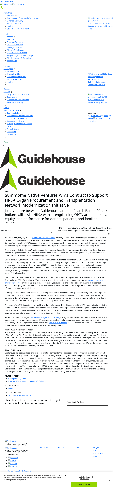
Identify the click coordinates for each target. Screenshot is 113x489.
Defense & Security (15, 21)
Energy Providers (14, 74)
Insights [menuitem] (7, 66)
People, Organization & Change (20, 55)
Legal (9, 126)
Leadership (11, 131)
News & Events (13, 129)
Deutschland (96, 116)
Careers (7, 92)
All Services (8, 37)
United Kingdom (104, 118)
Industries (44, 447)
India (106, 116)
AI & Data (11, 39)
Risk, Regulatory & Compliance (20, 58)
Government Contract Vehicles (20, 115)
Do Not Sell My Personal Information (84, 478)
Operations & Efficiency (17, 53)
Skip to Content (6, 1)
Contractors (12, 97)
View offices (92, 121)
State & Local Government (18, 29)
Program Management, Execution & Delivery (27, 381)
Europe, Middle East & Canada (19, 123)
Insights (96, 447)
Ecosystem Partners (15, 121)
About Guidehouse (11, 110)
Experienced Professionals (18, 99)
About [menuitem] (6, 107)
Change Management (17, 378)
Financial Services (14, 23)
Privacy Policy (12, 134)
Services (61, 447)
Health (10, 26)
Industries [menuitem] (8, 13)
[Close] (109, 480)
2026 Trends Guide (11, 71)
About (78, 447)
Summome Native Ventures (43, 237)
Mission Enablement (15, 50)
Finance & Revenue (15, 45)
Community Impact (15, 113)
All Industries (9, 15)
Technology (12, 60)
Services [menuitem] (7, 34)
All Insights (8, 68)
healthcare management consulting (45, 317)
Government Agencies (16, 76)
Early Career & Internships (18, 94)
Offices (96, 456)
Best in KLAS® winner (58, 322)
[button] (56, 145)
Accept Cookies (84, 484)
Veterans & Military (15, 102)
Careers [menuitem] (7, 89)
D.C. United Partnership (17, 118)
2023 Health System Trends (19, 395)
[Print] (52, 231)
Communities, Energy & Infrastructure (23, 18)
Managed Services (14, 47)
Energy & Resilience (15, 42)
